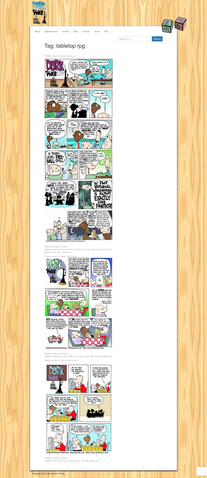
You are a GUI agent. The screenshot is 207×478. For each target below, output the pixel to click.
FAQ (106, 31)
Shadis (64, 246)
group (101, 249)
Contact (86, 31)
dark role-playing (69, 460)
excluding (87, 249)
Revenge (98, 356)
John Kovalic (71, 56)
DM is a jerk (73, 356)
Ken (59, 252)
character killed (57, 356)
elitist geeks (77, 249)
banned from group (58, 249)
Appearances (51, 31)
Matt (92, 356)
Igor (54, 252)
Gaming (95, 249)
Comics (65, 31)
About (37, 31)
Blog (76, 31)
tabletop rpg (66, 252)
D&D (66, 356)
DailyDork (57, 246)
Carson (69, 249)
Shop (97, 31)
